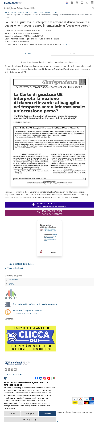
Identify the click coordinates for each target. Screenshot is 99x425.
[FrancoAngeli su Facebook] (6, 370)
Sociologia (13, 280)
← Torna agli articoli (14, 268)
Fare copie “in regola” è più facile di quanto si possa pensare (27, 312)
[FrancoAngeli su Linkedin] (9, 370)
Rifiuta (12, 413)
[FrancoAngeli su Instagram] (12, 370)
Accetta (47, 413)
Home (7, 12)
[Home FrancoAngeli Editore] (13, 3)
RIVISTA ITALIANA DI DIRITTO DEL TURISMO (34, 12)
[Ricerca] (93, 8)
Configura (30, 413)
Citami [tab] (72, 54)
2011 (55, 12)
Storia (11, 284)
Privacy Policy (29, 419)
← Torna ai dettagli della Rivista (19, 264)
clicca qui (65, 44)
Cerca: (7, 8)
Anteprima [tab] (28, 54)
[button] (66, 3)
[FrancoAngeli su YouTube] (15, 370)
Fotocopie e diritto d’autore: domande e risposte (35, 304)
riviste (13, 12)
